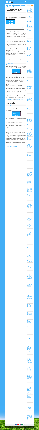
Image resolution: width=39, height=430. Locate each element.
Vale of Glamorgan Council (29, 377)
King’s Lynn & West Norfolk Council (29, 192)
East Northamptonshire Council (29, 126)
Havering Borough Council (29, 174)
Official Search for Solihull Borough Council (29, 261)
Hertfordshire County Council (29, 176)
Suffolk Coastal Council (29, 345)
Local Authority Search (29, 207)
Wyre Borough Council (29, 419)
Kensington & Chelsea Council (29, 189)
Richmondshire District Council (29, 284)
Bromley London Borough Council (29, 51)
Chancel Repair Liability (29, 73)
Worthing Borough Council (29, 415)
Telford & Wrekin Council (29, 359)
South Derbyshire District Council (11, 99)
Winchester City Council (29, 407)
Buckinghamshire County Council (29, 55)
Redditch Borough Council (29, 279)
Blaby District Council (29, 31)
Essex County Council (29, 143)
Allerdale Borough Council (29, 8)
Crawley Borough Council (29, 97)
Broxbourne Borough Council (29, 53)
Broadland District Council (29, 50)
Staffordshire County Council (29, 337)
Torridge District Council (29, 370)
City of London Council (29, 87)
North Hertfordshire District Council (29, 240)
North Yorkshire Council (29, 248)
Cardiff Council (28, 68)
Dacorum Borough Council (29, 100)
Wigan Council (28, 405)
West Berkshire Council (29, 396)
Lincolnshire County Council (29, 205)
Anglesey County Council (29, 10)
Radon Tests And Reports (29, 275)
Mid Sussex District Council (29, 221)
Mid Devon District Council (29, 219)
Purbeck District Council (29, 274)
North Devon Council (29, 235)
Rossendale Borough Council (29, 287)
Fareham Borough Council (29, 146)
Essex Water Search (29, 144)
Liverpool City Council (29, 206)
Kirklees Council (28, 195)
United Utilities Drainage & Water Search (29, 374)
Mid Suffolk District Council (29, 220)
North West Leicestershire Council (29, 247)
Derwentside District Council (29, 109)
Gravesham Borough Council (29, 156)
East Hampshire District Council (29, 122)
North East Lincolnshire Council (29, 238)
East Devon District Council (29, 120)
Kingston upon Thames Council (29, 194)
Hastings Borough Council (29, 172)
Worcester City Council (29, 413)
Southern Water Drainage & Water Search (29, 330)
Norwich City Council (29, 254)
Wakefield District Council (29, 379)
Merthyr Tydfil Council (29, 216)
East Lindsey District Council (29, 125)
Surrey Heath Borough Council (29, 350)
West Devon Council (29, 397)
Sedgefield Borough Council (29, 298)
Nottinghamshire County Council (29, 256)
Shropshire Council (28, 307)
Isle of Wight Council (29, 187)
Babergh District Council (29, 16)
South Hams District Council (29, 315)
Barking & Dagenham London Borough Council (29, 17)
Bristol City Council (28, 48)
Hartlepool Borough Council (29, 171)
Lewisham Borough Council (29, 203)
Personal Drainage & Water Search (29, 267)
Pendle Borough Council (29, 266)
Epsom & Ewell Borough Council (29, 141)
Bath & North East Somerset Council (29, 26)
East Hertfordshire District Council (29, 124)
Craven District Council (29, 96)
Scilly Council (28, 297)
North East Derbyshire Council (29, 237)
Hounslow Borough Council (29, 182)
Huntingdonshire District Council (29, 184)
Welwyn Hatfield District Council (29, 393)
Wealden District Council (29, 388)
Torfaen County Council (29, 369)
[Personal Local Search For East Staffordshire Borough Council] (10, 21)
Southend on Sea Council (29, 329)
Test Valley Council (28, 361)
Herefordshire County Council (29, 175)
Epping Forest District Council (29, 140)
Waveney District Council (29, 386)
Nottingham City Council (29, 255)
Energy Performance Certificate (29, 135)
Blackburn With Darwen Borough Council (29, 32)
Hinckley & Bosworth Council (29, 180)
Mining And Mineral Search (29, 224)
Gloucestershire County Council (29, 154)
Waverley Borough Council (29, 387)
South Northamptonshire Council (29, 320)
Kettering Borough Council (29, 191)
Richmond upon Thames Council (29, 283)
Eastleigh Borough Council (29, 132)
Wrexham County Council (29, 416)
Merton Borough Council (29, 217)
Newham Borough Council (29, 232)
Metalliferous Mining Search (29, 218)
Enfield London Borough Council (29, 137)
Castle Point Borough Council (29, 70)
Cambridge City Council (29, 62)
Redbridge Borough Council (29, 277)
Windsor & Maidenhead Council (29, 408)
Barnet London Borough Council (29, 19)
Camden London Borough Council (29, 65)
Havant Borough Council (29, 173)
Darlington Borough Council (29, 101)
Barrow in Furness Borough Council (29, 21)
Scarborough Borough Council (29, 296)
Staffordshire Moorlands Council (29, 338)
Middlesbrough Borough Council (29, 222)
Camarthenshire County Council (29, 61)
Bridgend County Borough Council (29, 46)
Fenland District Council (29, 147)
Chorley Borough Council (29, 85)
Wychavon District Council (29, 417)
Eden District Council (29, 133)
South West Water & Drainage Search (29, 327)
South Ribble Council (29, 322)
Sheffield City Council (29, 305)
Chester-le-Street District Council (29, 81)
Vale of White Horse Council (29, 378)
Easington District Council (29, 118)
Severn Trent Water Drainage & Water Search (29, 304)
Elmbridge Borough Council (29, 134)
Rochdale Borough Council (29, 285)
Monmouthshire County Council (29, 226)
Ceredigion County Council (29, 72)
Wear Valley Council (29, 389)
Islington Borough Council (29, 188)
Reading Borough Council (29, 276)
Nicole (12, 63)
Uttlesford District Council (29, 376)
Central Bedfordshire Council (29, 71)
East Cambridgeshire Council (29, 119)
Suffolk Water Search (29, 347)
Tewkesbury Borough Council (29, 362)
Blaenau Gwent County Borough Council (29, 35)
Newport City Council (29, 233)
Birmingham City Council (29, 30)
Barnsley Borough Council (29, 20)
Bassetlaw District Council (29, 25)
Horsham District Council (29, 181)
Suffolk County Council (29, 346)
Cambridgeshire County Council (29, 63)
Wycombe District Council (29, 418)
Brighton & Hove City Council (29, 47)
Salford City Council (29, 294)
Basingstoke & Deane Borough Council (29, 24)
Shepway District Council (29, 306)
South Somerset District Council (29, 323)
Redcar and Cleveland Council (29, 278)
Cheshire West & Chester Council (29, 80)
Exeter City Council (28, 145)
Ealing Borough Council (29, 117)
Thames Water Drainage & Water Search (29, 363)
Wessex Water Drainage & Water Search (29, 395)
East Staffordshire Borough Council (29, 129)
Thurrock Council (28, 366)
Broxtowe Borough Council (29, 54)
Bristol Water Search (29, 49)
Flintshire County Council (29, 148)
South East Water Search (29, 313)
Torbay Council (28, 368)
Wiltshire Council (28, 406)
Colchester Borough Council (29, 89)
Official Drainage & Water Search (29, 260)
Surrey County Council (29, 349)
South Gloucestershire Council (29, 314)
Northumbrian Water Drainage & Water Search (29, 253)
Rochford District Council (29, 286)
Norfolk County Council (29, 234)
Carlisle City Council (29, 69)
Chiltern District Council (29, 84)
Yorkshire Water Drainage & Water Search (29, 422)
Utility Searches (28, 375)
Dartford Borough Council (29, 102)
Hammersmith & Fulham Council (29, 164)
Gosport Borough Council (29, 155)
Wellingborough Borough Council (29, 390)
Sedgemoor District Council (29, 299)
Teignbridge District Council (29, 358)
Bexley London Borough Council (29, 29)
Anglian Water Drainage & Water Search (29, 11)
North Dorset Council (29, 236)
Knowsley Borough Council (29, 196)
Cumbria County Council (29, 99)
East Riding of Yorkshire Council (29, 128)
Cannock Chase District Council (29, 66)
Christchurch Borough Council (29, 86)
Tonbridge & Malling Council (29, 367)
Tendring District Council (29, 360)
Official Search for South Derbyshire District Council (20, 99)
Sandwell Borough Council (29, 295)
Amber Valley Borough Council (29, 9)
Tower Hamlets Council (29, 371)
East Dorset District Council (29, 121)
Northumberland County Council (29, 252)
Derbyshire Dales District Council (29, 108)
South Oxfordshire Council (29, 321)
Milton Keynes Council (29, 223)
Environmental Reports (29, 139)
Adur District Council (29, 7)
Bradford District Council (29, 41)
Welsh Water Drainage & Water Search (29, 392)
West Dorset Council (29, 398)
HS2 (27, 183)
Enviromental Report (29, 138)
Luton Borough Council (29, 208)
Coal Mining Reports (29, 88)
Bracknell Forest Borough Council (29, 40)
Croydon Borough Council (29, 98)
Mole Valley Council (29, 225)
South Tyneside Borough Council (29, 326)
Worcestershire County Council (30, 414)
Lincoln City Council (29, 204)
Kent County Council (29, 190)
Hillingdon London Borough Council (29, 179)
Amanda (12, 105)
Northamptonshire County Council (29, 250)
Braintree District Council (29, 42)
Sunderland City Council (29, 348)
